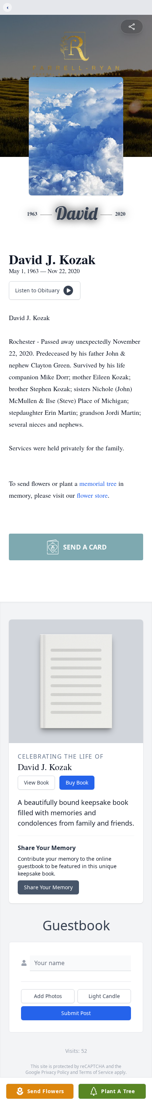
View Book (36, 782)
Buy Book (77, 782)
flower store (92, 495)
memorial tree (98, 483)
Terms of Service (96, 1072)
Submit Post (76, 1013)
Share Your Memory (48, 887)
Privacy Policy (55, 1072)
